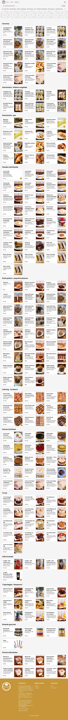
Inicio (8, 2)
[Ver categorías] (64, 9)
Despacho (17, 2)
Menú (11, 2)
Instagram (37, 686)
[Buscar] (2, 9)
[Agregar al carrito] (21, 35)
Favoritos (6, 9)
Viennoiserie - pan (31, 9)
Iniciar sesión (54, 688)
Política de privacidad (22, 710)
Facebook (37, 688)
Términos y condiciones (23, 708)
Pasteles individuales (42, 9)
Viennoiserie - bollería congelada (18, 9)
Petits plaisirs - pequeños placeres (56, 9)
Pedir (52, 686)
